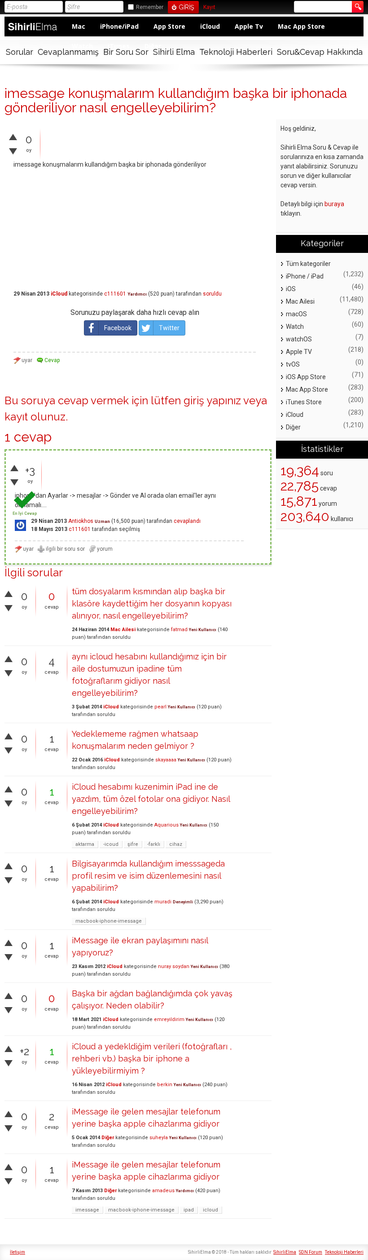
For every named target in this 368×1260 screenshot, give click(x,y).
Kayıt (209, 7)
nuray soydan (173, 966)
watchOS (299, 339)
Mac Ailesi (123, 629)
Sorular (19, 52)
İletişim (17, 1252)
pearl (160, 707)
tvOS (293, 364)
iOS (291, 288)
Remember (149, 7)
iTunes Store (304, 402)
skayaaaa (165, 760)
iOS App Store (306, 376)
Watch (295, 326)
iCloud (210, 26)
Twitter (169, 328)
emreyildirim (169, 1019)
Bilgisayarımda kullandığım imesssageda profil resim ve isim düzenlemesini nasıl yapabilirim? (148, 876)
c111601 (115, 294)
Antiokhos (80, 521)
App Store (169, 26)
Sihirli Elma (174, 52)
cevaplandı (187, 521)
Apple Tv (249, 26)
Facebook (117, 328)
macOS (296, 314)
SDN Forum (310, 1252)
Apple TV (299, 351)
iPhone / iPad (305, 276)
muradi (162, 902)
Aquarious (166, 825)
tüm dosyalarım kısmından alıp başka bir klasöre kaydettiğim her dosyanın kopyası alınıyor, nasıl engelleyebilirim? (152, 603)
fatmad (179, 629)
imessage (87, 1210)
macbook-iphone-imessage (108, 921)
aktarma (84, 844)
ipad (189, 1210)
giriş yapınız (212, 400)
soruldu (212, 294)
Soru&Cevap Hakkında (320, 52)
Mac (78, 26)
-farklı (153, 844)
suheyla (158, 1138)
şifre (132, 844)
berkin (164, 1085)
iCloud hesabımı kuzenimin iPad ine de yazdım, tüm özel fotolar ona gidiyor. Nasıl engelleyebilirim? (151, 799)
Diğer (107, 1138)
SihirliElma (284, 1252)
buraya (334, 204)
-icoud (110, 844)
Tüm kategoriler (308, 263)
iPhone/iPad (119, 26)
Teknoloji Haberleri (235, 52)
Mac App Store (301, 26)
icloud (210, 1210)
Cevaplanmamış (68, 52)
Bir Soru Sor (126, 52)
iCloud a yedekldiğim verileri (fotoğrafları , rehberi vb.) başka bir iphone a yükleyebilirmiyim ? (152, 1058)
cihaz (175, 844)
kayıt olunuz (35, 416)
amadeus (163, 1191)
